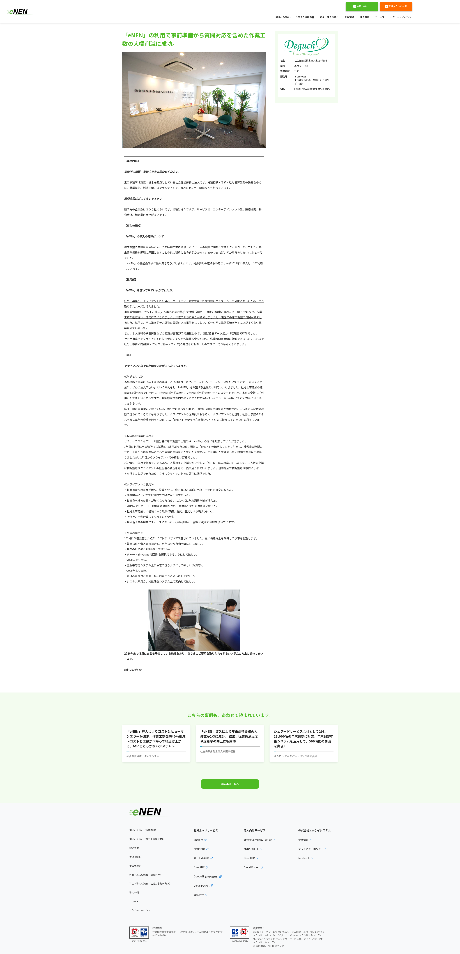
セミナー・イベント (400, 17)
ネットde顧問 (201, 858)
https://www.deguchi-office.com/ (312, 88)
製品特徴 (134, 848)
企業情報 (303, 839)
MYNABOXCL (251, 849)
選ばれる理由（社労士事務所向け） (148, 839)
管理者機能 (135, 857)
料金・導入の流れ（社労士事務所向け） (150, 883)
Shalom (198, 839)
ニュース (379, 17)
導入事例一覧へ (230, 784)
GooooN (206, 876)
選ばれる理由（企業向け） (143, 830)
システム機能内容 (304, 17)
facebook (304, 858)
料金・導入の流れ (329, 17)
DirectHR (199, 867)
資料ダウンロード (397, 6)
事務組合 (199, 894)
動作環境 (349, 17)
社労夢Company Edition (258, 839)
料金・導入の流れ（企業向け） (145, 874)
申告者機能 (135, 865)
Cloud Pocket (202, 885)
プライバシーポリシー (310, 849)
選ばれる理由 (282, 17)
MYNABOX (199, 849)
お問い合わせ (363, 6)
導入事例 (364, 17)
